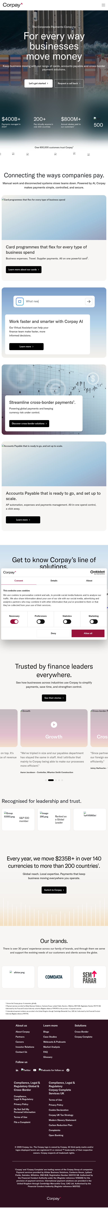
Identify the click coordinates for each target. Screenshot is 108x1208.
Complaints (54, 1130)
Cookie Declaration (58, 1110)
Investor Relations (25, 1046)
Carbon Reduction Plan (60, 1125)
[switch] (41, 621)
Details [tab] (54, 580)
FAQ (45, 1052)
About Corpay (23, 1031)
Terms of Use (20, 1117)
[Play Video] (54, 724)
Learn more (25, 346)
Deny (53, 633)
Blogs (46, 1031)
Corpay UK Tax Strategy (61, 1115)
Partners (20, 1036)
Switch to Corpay (53, 890)
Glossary (47, 1057)
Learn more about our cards (22, 269)
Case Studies (50, 1036)
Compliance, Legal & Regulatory (23, 1098)
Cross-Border (81, 1031)
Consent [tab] (18, 580)
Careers (20, 1041)
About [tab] (89, 580)
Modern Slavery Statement (62, 1120)
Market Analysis (51, 1046)
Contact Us (21, 1052)
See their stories (52, 697)
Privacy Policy (21, 1104)
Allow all (88, 633)
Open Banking (56, 1135)
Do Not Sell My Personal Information (24, 1110)
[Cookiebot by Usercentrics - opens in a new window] (92, 572)
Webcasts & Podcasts (54, 1041)
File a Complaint (22, 1122)
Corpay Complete (83, 1036)
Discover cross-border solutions (28, 423)
